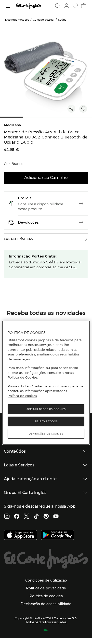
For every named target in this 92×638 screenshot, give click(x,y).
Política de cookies (22, 396)
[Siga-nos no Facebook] (17, 516)
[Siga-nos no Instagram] (7, 516)
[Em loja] (81, 203)
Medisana (12, 125)
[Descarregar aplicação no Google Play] (57, 535)
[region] (46, 383)
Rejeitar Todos (46, 421)
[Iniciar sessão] (66, 5)
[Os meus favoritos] (75, 5)
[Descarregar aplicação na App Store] (20, 535)
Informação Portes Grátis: (33, 256)
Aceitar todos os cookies (46, 409)
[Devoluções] (81, 222)
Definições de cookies (46, 433)
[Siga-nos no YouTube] (56, 516)
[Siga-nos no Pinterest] (46, 516)
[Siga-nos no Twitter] (26, 516)
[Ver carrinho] (83, 5)
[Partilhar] (71, 109)
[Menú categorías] (8, 5)
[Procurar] (57, 5)
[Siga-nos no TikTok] (36, 516)
